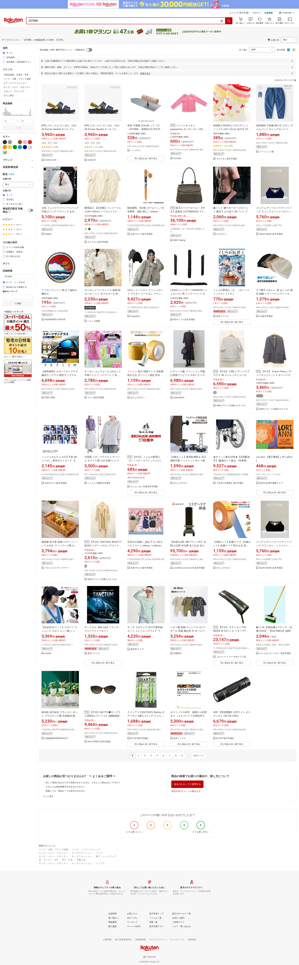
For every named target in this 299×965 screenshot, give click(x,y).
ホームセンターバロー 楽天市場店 (275, 653)
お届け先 (7, 179)
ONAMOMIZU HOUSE (55, 319)
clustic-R (92, 160)
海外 (13, 174)
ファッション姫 (266, 152)
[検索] (228, 20)
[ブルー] (20, 147)
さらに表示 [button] (9, 95)
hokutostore (178, 397)
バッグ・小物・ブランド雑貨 (53, 849)
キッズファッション (82, 853)
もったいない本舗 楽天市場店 (144, 486)
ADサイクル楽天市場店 (184, 319)
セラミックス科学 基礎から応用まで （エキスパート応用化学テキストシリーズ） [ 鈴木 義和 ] (188, 716)
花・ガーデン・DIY (48, 860)
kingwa (48, 234)
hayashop (135, 316)
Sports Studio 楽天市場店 (271, 234)
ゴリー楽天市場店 (96, 397)
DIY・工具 (67, 860)
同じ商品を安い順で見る (146, 158)
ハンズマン (135, 150)
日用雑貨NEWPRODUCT (56, 738)
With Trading (179, 240)
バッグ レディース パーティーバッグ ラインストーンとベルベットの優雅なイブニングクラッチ (274, 211)
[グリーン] (15, 147)
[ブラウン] (20, 142)
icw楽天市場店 (266, 316)
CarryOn (177, 158)
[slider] (3, 115)
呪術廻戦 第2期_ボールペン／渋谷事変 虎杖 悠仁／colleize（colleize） (145, 211)
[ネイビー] (25, 147)
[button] (287, 13)
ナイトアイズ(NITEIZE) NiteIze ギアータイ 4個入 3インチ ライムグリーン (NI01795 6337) (145, 716)
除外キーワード (10, 291)
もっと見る (48, 796)
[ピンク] (25, 142)
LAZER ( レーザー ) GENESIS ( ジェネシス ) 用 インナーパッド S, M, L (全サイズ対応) (188, 294)
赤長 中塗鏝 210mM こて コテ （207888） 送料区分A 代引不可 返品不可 (145, 129)
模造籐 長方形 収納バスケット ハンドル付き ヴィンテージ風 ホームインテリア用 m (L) (60, 545)
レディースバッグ (91, 849)
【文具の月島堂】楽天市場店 (229, 483)
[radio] (4, 53)
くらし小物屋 (94, 321)
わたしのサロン (137, 397)
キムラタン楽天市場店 (226, 159)
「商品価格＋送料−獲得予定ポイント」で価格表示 (61, 50)
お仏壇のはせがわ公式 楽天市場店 (189, 568)
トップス (100, 863)
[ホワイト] (15, 142)
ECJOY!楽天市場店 (139, 738)
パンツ (99, 853)
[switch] (30, 210)
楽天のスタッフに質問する (187, 784)
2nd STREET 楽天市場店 (99, 742)
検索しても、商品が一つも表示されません (65, 791)
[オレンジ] (5, 147)
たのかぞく (221, 234)
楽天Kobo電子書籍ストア (271, 483)
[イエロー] (10, 147)
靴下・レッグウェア (106, 856)
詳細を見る (145, 73)
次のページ (198, 755)
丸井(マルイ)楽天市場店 (141, 234)
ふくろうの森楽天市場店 (99, 483)
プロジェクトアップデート (57, 568)
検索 (19, 128)
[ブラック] (5, 142)
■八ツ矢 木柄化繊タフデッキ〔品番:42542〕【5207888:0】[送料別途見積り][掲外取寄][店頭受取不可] (274, 631)
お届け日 (7, 191)
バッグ (75, 849)
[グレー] (10, 142)
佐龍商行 (177, 653)
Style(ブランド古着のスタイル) (230, 405)
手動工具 (80, 860)
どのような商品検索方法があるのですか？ (65, 787)
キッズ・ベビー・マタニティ (53, 853)
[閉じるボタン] (292, 61)
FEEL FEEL (50, 397)
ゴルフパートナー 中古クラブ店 (231, 657)
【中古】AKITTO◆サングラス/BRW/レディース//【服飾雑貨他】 (102, 716)
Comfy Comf (50, 160)
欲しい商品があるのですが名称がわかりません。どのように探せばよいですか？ (83, 782)
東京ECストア (137, 649)
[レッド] (30, 142)
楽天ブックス (222, 316)
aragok (48, 653)
